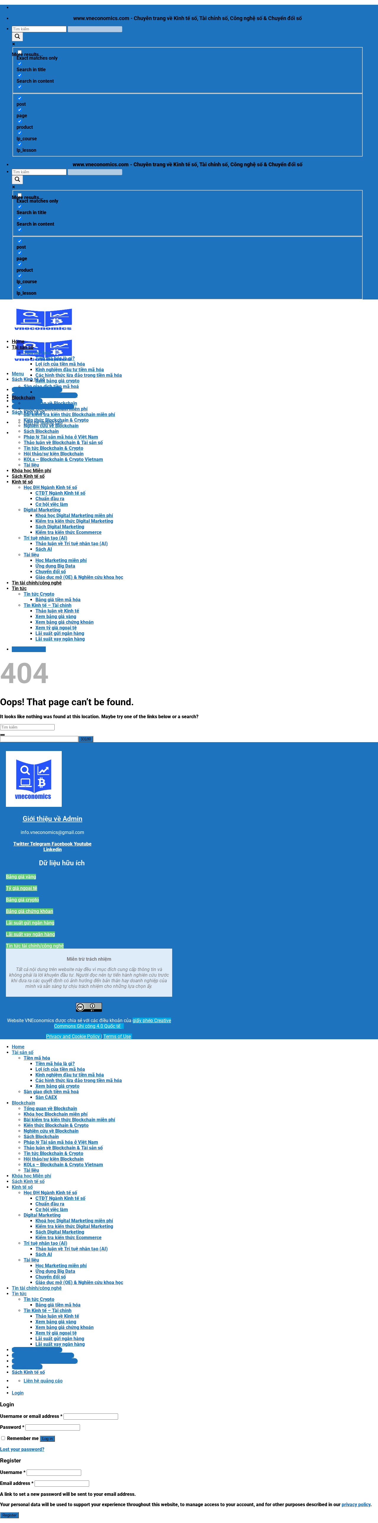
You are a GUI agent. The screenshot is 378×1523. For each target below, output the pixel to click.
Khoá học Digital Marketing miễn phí (74, 515)
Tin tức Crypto (39, 594)
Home (18, 341)
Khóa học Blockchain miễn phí (56, 409)
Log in (47, 1438)
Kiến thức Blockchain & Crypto (56, 420)
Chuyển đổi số (50, 571)
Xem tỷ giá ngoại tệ (56, 628)
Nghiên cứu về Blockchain (51, 426)
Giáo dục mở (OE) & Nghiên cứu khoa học (79, 577)
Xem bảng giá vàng (55, 616)
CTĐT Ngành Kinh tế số (60, 493)
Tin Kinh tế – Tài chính (47, 605)
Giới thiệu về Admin (52, 819)
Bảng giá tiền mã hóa (58, 599)
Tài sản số (22, 347)
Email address (16, 1483)
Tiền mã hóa (37, 353)
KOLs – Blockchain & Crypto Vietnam (63, 459)
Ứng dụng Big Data (55, 566)
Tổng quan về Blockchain (50, 403)
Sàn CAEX (46, 392)
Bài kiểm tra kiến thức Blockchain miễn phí (69, 414)
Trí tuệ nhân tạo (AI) (45, 538)
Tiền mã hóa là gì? (55, 358)
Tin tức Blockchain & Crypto (53, 448)
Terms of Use (117, 1036)
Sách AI (43, 549)
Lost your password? (22, 1449)
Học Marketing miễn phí (61, 560)
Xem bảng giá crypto (57, 381)
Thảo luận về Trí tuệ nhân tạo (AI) (71, 543)
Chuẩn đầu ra (49, 498)
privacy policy (356, 1504)
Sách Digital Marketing (59, 527)
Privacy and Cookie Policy (73, 1036)
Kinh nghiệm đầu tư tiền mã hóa (69, 369)
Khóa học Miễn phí (31, 470)
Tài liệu (31, 465)
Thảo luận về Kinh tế (57, 611)
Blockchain (23, 397)
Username (12, 1472)
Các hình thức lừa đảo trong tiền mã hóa (78, 375)
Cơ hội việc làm (51, 504)
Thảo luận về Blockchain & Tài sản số (63, 442)
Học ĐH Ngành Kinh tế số (50, 487)
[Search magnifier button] (17, 36)
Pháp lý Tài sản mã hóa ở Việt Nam (61, 437)
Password (12, 1427)
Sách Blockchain (41, 431)
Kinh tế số (22, 482)
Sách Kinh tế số (28, 476)
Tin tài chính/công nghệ (37, 583)
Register (9, 1515)
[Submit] (2, 735)
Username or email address (31, 1416)
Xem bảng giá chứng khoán (64, 622)
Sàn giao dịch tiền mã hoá (51, 386)
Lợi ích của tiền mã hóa (60, 364)
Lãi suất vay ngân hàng (60, 639)
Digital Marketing (42, 510)
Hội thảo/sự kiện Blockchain (54, 454)
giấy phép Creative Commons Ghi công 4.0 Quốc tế (112, 1023)
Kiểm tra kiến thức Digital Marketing (74, 521)
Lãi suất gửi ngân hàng (59, 633)
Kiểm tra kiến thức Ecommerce (68, 532)
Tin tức (19, 588)
